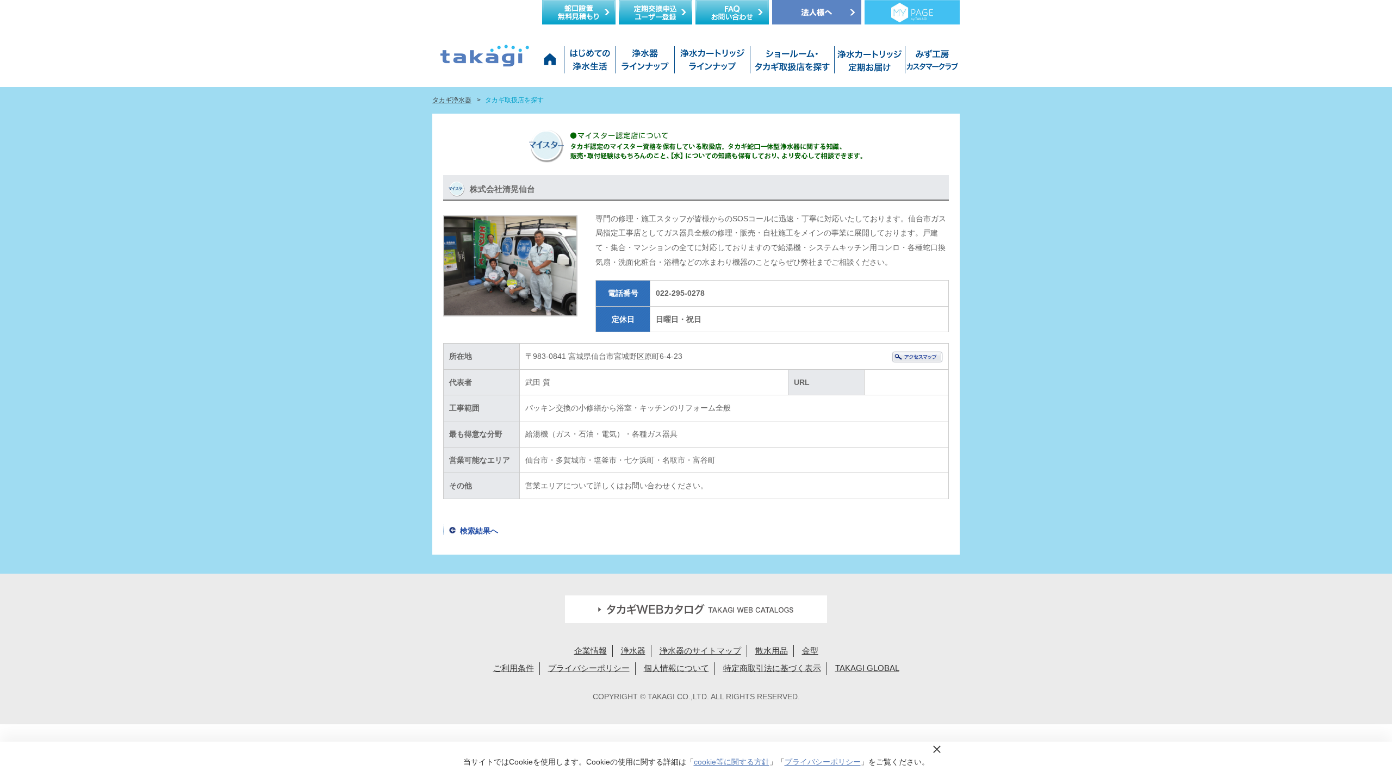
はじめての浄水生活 (590, 62)
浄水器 (633, 650)
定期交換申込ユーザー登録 (655, 12)
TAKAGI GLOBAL (867, 668)
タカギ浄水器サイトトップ (552, 62)
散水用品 (771, 650)
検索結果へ (479, 530)
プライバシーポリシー (589, 668)
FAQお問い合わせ (732, 12)
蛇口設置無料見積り (579, 12)
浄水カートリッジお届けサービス (868, 62)
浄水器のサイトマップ (700, 650)
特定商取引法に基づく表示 (772, 668)
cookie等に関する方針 (731, 761)
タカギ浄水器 (451, 100)
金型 (810, 650)
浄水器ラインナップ (645, 62)
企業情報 (590, 650)
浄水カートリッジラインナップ (712, 62)
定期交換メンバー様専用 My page (912, 12)
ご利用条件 (513, 668)
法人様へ (816, 12)
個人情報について (676, 668)
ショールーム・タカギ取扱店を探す (792, 62)
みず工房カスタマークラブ (930, 62)
